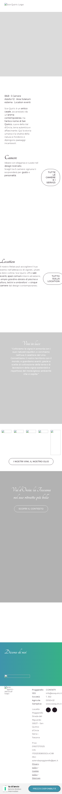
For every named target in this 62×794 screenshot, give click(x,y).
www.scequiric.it (54, 704)
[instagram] (54, 709)
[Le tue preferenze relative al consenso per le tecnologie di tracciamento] (5, 789)
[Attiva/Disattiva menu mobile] (56, 6)
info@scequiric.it (54, 693)
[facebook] (48, 709)
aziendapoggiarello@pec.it (45, 760)
